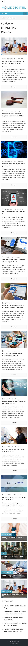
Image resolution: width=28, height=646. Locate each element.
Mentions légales (14, 643)
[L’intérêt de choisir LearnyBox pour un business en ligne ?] (14, 483)
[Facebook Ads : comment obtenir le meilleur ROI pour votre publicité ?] (14, 291)
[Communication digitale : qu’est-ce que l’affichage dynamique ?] (14, 339)
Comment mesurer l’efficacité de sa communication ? (11, 576)
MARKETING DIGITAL (11, 18)
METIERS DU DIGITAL (6, 534)
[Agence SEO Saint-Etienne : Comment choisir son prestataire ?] (14, 245)
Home (3, 18)
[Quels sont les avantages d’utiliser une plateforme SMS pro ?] (14, 387)
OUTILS (3, 553)
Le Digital (4, 13)
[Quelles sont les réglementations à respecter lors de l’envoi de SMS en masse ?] (14, 99)
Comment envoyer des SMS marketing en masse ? (13, 538)
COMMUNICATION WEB (7, 572)
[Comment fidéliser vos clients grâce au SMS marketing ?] (14, 435)
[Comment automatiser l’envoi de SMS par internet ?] (14, 149)
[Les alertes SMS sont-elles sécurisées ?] (14, 197)
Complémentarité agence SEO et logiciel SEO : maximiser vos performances (13, 63)
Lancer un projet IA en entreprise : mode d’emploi (12, 557)
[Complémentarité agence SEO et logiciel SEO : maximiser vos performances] (14, 46)
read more (14, 87)
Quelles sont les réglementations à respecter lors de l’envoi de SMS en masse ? (12, 116)
